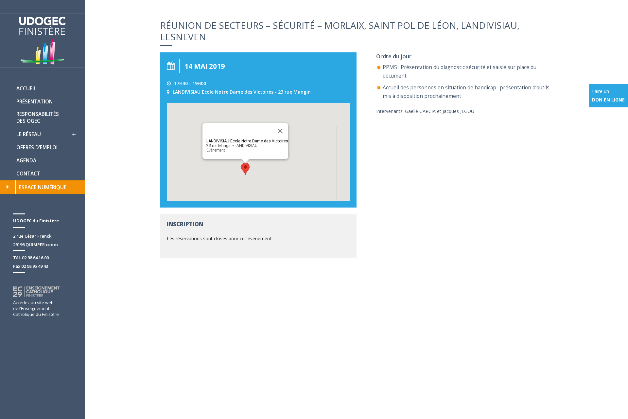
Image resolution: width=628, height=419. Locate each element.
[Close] (280, 131)
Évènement (215, 150)
